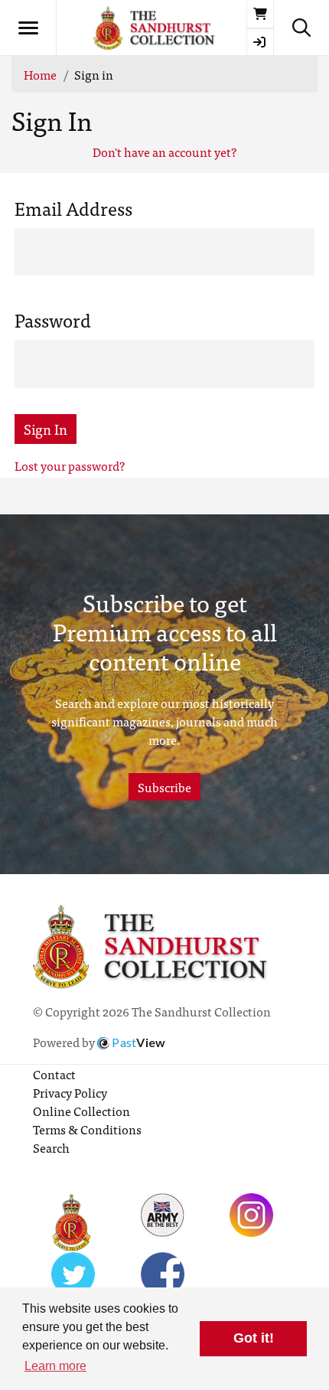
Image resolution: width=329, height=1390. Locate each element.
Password (53, 320)
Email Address (73, 208)
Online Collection (81, 1111)
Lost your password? (70, 465)
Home (40, 74)
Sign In (45, 429)
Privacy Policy (70, 1092)
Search (51, 1147)
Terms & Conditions (87, 1129)
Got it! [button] (253, 1338)
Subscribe (164, 787)
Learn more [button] (55, 1365)
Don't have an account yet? (164, 152)
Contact (54, 1074)
